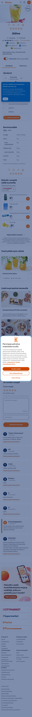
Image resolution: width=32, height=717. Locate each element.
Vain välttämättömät (16, 373)
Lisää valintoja (15, 377)
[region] (16, 358)
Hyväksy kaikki (16, 369)
